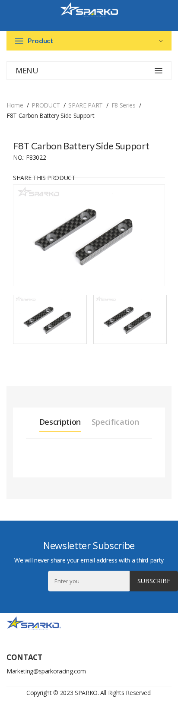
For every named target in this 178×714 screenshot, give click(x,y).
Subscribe (153, 581)
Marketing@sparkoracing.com (46, 671)
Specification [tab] (115, 422)
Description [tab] (60, 422)
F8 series (123, 105)
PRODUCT (46, 105)
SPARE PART (85, 105)
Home (14, 105)
